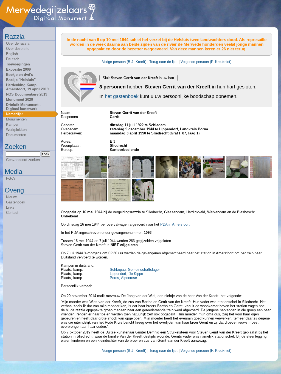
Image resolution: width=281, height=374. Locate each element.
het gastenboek (122, 96)
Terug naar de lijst (163, 62)
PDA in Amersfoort (175, 224)
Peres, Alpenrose (123, 278)
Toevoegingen (18, 64)
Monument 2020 (19, 99)
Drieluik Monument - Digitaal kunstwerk (23, 107)
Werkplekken (16, 130)
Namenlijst (14, 114)
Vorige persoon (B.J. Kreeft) (124, 62)
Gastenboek (15, 202)
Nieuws (12, 197)
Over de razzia (17, 43)
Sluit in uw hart (138, 78)
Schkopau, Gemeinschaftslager (135, 269)
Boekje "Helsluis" (21, 80)
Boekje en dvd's (19, 75)
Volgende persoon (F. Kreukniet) (206, 62)
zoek (45, 154)
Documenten (16, 135)
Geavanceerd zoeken (23, 160)
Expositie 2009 (18, 69)
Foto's (11, 178)
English (12, 54)
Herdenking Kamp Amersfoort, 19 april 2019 (27, 87)
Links (10, 207)
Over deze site (17, 49)
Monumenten (16, 119)
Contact (12, 213)
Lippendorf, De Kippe (126, 274)
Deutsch (12, 59)
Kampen (12, 124)
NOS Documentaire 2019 (26, 94)
